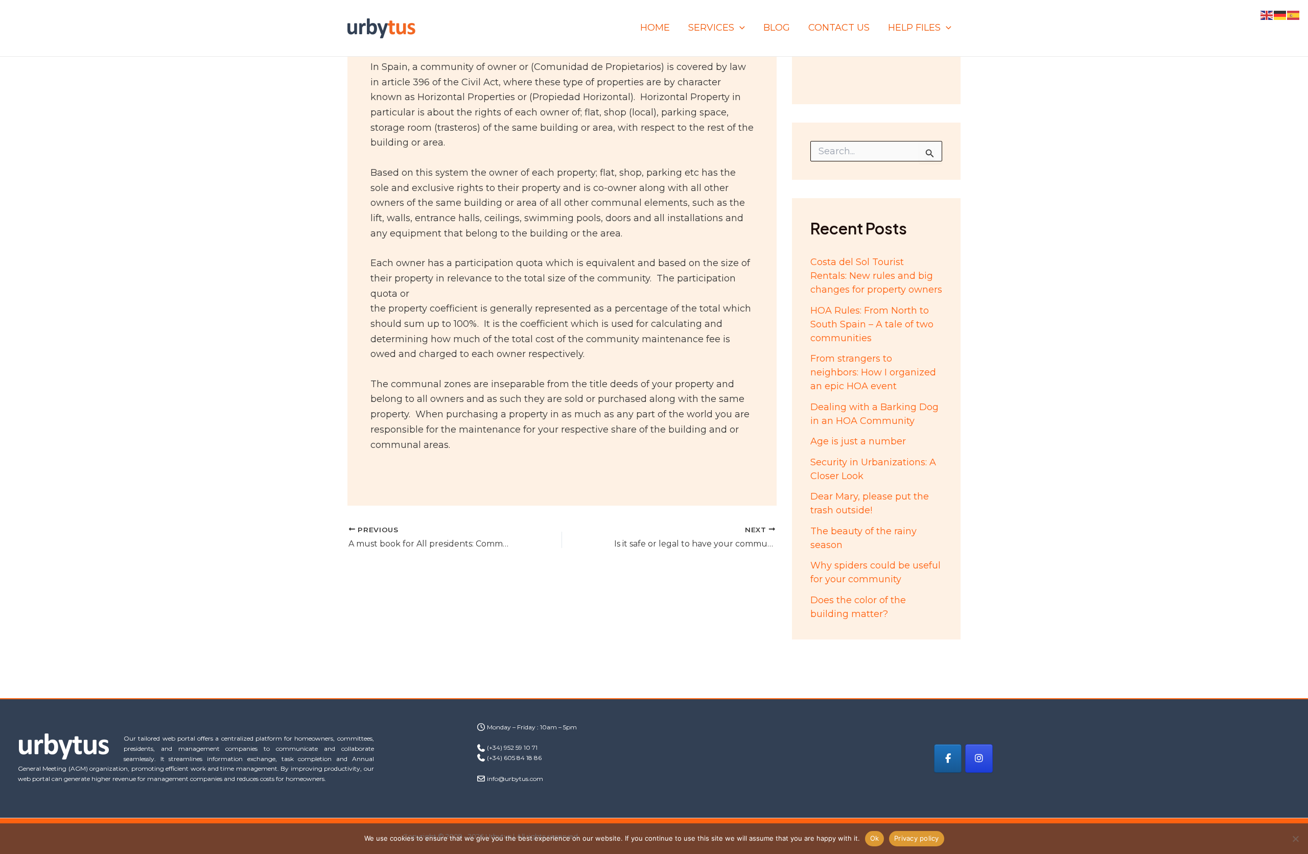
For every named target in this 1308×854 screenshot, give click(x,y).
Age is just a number (858, 441)
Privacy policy (916, 838)
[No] (1295, 839)
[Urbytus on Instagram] (979, 758)
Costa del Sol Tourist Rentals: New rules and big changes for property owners (876, 275)
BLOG (776, 27)
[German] (1280, 14)
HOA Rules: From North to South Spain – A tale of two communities (871, 324)
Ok (874, 838)
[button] (739, 27)
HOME (655, 27)
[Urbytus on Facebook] (948, 758)
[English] (1267, 14)
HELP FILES (914, 27)
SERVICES (711, 27)
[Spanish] (1293, 14)
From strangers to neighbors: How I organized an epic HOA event (873, 372)
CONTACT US (839, 27)
